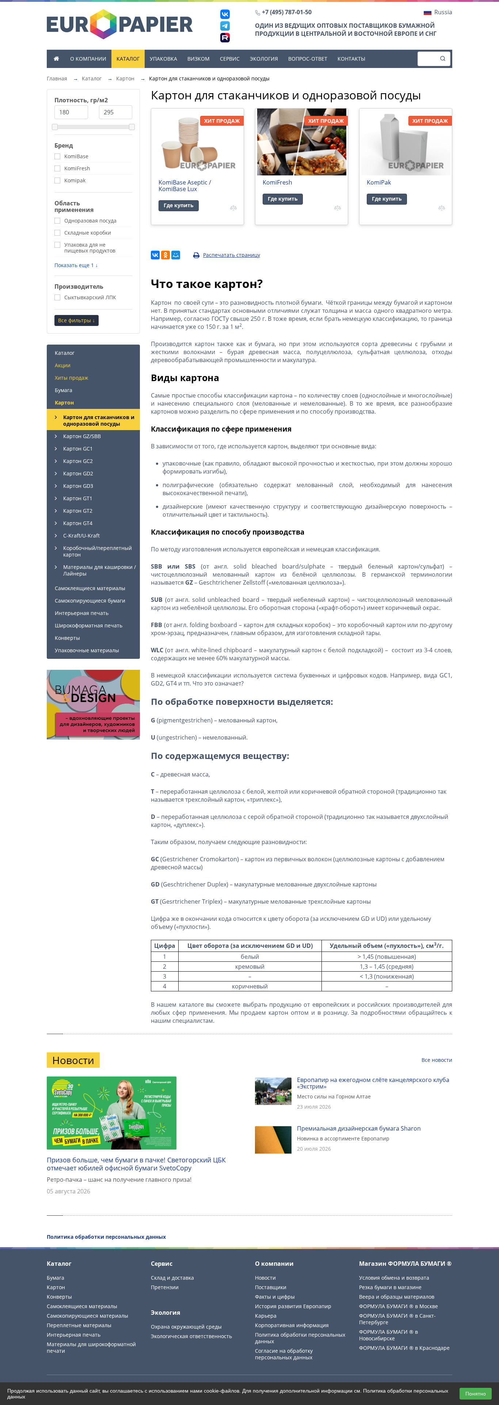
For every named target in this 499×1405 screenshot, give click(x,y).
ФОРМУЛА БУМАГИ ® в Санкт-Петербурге (397, 1319)
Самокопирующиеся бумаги (90, 600)
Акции (63, 365)
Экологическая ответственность (191, 1336)
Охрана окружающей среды (186, 1326)
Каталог (128, 58)
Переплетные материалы (79, 1325)
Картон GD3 (78, 485)
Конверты (67, 637)
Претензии (165, 1287)
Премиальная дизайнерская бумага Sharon (359, 1128)
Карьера (266, 1315)
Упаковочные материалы (87, 650)
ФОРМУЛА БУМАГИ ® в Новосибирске (388, 1335)
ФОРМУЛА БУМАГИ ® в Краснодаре (404, 1347)
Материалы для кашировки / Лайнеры (99, 570)
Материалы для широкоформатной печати (91, 1347)
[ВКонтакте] (225, 14)
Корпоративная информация (292, 1325)
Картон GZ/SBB (82, 436)
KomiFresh (277, 182)
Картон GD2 (78, 473)
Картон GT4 (77, 523)
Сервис (230, 58)
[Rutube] (225, 38)
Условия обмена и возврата (394, 1277)
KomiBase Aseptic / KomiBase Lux (185, 185)
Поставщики (270, 1287)
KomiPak (379, 182)
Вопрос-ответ (307, 58)
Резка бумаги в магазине (390, 1287)
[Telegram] (225, 26)
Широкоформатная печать (88, 625)
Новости (265, 1277)
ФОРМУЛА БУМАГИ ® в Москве (398, 1306)
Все (437, 1059)
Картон (64, 402)
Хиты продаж (71, 377)
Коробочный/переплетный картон (97, 551)
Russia (443, 12)
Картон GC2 (78, 460)
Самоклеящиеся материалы (90, 588)
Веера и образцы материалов (396, 1296)
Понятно (475, 1394)
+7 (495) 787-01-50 (287, 12)
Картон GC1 (78, 448)
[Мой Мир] (175, 255)
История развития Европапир (293, 1306)
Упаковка (163, 58)
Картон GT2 (77, 510)
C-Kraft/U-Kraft (81, 535)
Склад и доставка (172, 1277)
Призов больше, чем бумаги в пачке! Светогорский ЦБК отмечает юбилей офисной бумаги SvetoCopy (136, 1163)
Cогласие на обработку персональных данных (284, 1354)
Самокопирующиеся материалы (87, 1315)
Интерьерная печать (81, 613)
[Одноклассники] (165, 255)
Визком (198, 58)
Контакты (351, 58)
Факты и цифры (275, 1296)
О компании (88, 58)
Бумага (63, 390)
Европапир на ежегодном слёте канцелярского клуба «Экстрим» (373, 1083)
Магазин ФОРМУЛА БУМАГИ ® (405, 1264)
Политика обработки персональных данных (300, 1338)
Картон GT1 (77, 498)
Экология (264, 58)
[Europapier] (120, 24)
